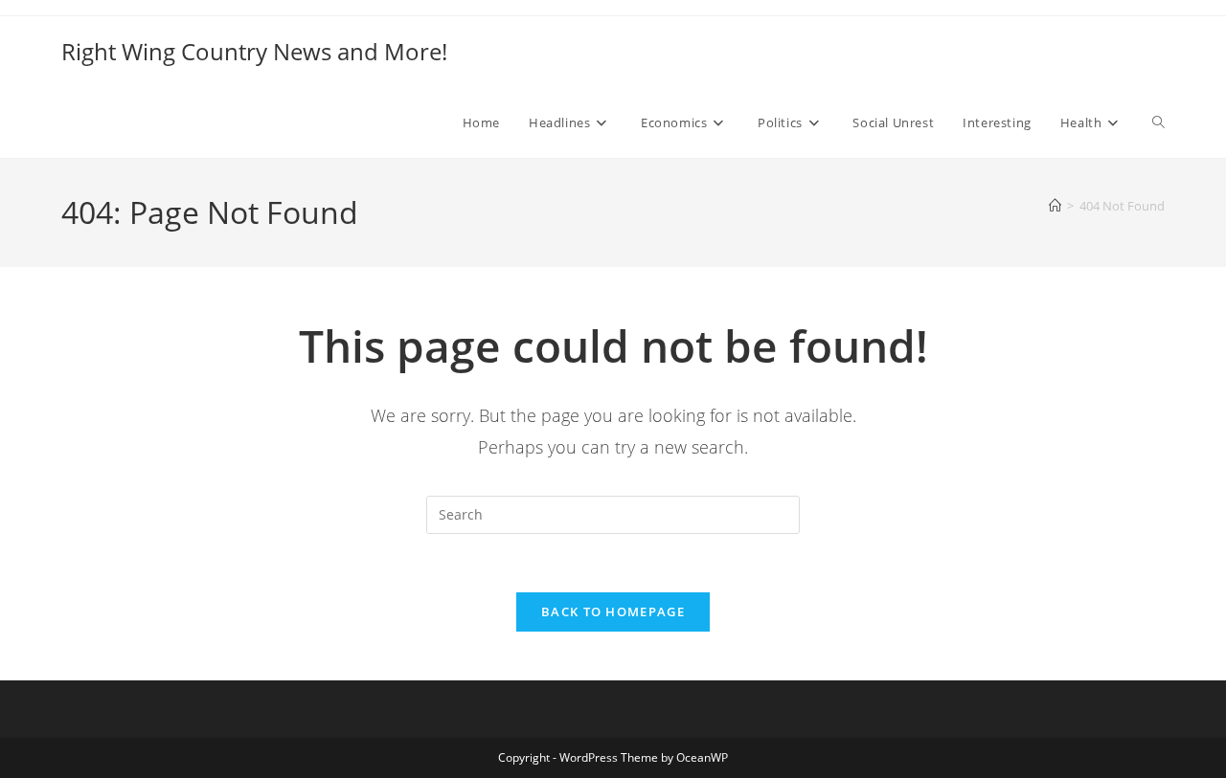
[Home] (1055, 205)
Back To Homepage (613, 611)
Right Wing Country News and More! (254, 51)
